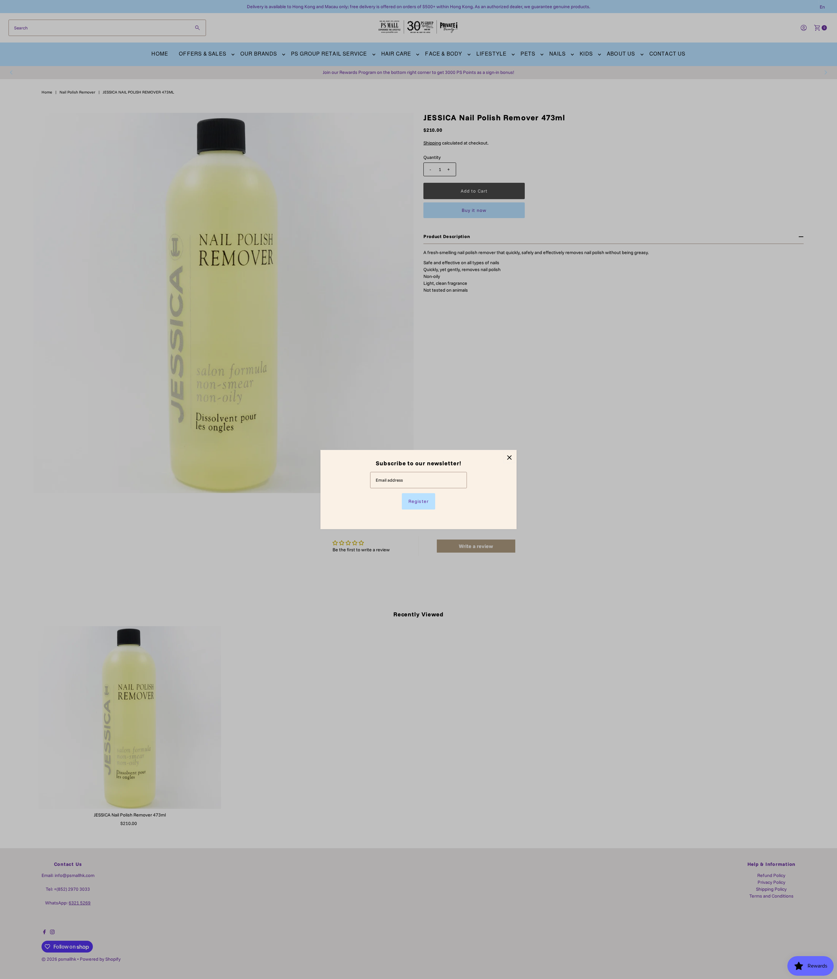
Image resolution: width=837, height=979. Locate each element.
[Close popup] (509, 457)
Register (418, 501)
